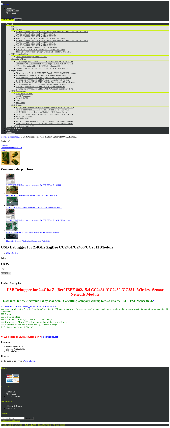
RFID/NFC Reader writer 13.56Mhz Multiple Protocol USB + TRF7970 (44, 114)
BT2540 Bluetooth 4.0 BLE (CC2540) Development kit (38, 66)
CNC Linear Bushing (19, 54)
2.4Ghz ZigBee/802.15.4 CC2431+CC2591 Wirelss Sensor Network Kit (44, 89)
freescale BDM (22, 98)
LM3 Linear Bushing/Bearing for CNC (31, 57)
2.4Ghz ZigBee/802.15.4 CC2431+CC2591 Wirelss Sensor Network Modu (45, 82)
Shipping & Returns (14, 406)
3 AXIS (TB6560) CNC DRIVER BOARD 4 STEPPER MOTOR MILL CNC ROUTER (52, 32)
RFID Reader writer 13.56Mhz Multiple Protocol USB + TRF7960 (42, 110)
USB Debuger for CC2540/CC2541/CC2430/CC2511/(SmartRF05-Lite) (44, 61)
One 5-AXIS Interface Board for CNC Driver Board (36, 47)
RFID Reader (16, 105)
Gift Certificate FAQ (14, 396)
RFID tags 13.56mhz (24, 116)
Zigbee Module (17, 70)
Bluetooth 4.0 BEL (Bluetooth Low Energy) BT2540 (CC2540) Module (44, 64)
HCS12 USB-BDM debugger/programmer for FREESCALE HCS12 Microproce (38, 220)
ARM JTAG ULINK (24, 94)
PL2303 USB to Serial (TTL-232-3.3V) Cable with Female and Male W (44, 121)
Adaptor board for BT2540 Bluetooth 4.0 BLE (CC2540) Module (42, 68)
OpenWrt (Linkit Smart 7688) (22, 126)
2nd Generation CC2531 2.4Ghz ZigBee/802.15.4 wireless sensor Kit (43, 78)
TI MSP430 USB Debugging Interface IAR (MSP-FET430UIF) (31, 195)
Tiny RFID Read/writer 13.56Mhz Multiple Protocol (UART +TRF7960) (45, 107)
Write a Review (12, 253)
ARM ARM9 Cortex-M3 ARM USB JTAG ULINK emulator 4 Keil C (34, 207)
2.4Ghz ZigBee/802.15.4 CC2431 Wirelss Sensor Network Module (42, 80)
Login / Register (12, 11)
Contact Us (10, 8)
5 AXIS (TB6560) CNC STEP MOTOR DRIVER (36, 36)
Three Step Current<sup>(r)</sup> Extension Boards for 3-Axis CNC (43, 52)
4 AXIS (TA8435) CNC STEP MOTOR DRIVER (36, 43)
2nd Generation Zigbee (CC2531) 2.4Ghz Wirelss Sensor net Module (43, 75)
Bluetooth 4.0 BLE (18, 59)
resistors (19, 100)
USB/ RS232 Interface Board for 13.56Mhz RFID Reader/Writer (41, 112)
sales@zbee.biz (49, 337)
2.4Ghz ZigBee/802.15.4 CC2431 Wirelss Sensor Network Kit (40, 87)
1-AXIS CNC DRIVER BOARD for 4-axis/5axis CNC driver (40, 38)
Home (3, 137)
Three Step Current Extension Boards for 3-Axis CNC (28, 241)
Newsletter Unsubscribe (10, 421)
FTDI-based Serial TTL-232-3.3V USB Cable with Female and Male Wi (44, 124)
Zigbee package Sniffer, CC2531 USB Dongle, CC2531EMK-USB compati (46, 73)
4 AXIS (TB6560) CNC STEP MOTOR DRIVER (36, 34)
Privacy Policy (11, 408)
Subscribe (29, 418)
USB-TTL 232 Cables (19, 119)
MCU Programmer (18, 91)
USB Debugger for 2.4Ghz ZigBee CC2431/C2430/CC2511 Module (43, 84)
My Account (11, 13)
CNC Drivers (16, 29)
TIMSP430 (20, 103)
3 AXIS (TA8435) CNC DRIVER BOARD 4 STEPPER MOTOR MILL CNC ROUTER (52, 41)
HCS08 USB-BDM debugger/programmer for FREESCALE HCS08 (33, 185)
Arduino (14, 27)
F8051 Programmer (23, 96)
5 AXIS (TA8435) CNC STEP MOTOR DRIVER (36, 45)
